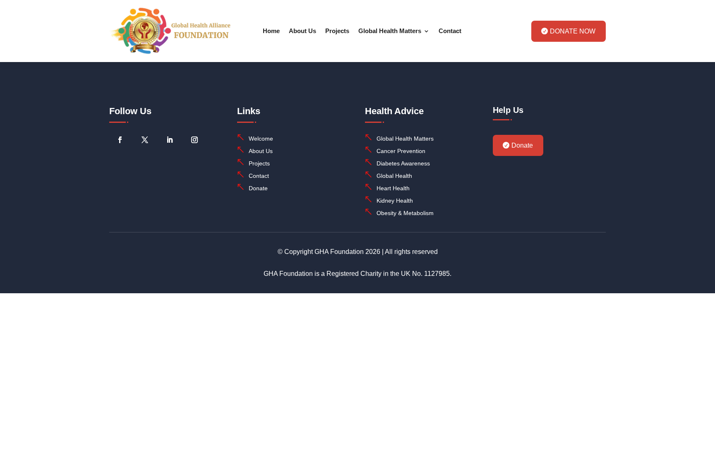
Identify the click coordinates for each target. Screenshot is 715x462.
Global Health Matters (389, 30)
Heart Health (393, 188)
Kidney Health (395, 200)
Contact (450, 30)
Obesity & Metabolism (405, 213)
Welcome (261, 138)
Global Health (394, 175)
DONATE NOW (572, 31)
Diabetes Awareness (403, 163)
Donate (258, 188)
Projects (337, 30)
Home (271, 30)
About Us (302, 30)
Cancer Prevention (401, 151)
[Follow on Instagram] (194, 140)
